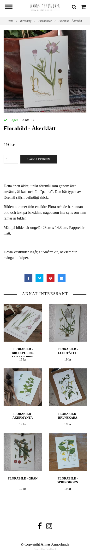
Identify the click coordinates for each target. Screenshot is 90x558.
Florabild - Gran (22, 478)
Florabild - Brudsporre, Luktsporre (23, 353)
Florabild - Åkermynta (22, 415)
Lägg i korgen (38, 159)
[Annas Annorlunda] (45, 7)
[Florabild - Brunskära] (68, 387)
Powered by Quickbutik (45, 549)
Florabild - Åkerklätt (71, 21)
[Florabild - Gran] (23, 452)
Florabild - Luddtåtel (68, 351)
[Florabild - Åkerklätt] (45, 71)
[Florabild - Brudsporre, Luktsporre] (23, 323)
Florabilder (46, 21)
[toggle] (11, 7)
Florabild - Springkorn (67, 480)
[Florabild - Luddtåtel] (68, 323)
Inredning (27, 21)
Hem (12, 21)
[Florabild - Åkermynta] (23, 387)
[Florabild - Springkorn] (68, 452)
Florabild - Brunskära (68, 415)
